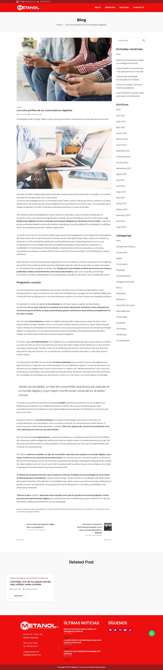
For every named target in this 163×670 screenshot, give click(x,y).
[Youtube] (125, 630)
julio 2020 (120, 221)
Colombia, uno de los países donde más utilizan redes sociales (30, 583)
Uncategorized (123, 340)
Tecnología (121, 329)
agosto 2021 (121, 174)
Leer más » (67, 637)
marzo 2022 (121, 133)
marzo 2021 (121, 204)
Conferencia (121, 252)
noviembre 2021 (123, 157)
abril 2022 (120, 127)
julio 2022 (120, 116)
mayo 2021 (121, 192)
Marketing (120, 293)
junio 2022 (121, 121)
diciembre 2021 (123, 151)
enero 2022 (121, 145)
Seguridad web (123, 311)
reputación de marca (125, 305)
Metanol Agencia (37, 114)
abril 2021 (120, 198)
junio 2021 (120, 186)
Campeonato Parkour (126, 247)
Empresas (120, 270)
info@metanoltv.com (31, 652)
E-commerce (122, 264)
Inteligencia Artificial (125, 282)
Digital (119, 258)
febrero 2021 (122, 209)
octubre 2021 (122, 163)
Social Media (121, 317)
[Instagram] (120, 630)
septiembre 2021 (123, 168)
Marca (119, 288)
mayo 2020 (121, 227)
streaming (120, 323)
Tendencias (121, 335)
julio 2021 (120, 180)
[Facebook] (110, 630)
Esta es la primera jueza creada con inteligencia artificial (80, 630)
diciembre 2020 (123, 215)
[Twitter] (115, 630)
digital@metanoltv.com (32, 655)
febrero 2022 (122, 139)
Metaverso (121, 299)
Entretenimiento (123, 276)
